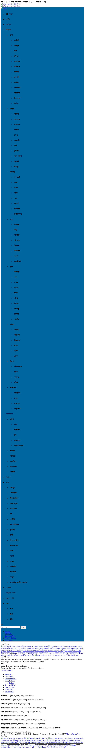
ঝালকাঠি (16, 330)
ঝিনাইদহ (16, 303)
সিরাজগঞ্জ (17, 209)
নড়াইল (16, 288)
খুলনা (11, 266)
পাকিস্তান (17, 430)
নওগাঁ (15, 182)
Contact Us (9, 640)
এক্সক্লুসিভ (13, 493)
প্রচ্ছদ (10, 14)
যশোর (16, 282)
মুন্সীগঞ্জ (16, 56)
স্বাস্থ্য (12, 577)
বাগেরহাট (16, 272)
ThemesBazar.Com (73, 734)
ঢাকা (11, 35)
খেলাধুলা (12, 488)
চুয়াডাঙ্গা (16, 314)
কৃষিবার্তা (12, 530)
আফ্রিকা (12, 456)
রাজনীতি (8, 24)
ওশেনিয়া (12, 472)
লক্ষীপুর (16, 167)
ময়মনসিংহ (13, 388)
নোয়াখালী (16, 140)
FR (11, 619)
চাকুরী (11, 535)
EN (11, 614)
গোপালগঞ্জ (17, 88)
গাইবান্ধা (16, 240)
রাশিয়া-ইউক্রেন (18, 445)
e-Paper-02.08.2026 (40, 738)
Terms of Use (10, 636)
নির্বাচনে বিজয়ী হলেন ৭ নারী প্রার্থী (56, 747)
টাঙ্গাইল (16, 103)
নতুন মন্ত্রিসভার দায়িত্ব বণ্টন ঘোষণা (17, 745)
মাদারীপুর (16, 82)
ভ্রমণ (12, 556)
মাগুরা (15, 293)
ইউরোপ (12, 451)
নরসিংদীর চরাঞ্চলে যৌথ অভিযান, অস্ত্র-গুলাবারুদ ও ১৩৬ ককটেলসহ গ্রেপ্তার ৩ (44, 649)
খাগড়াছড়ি (17, 124)
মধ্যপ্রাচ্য (17, 440)
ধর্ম (11, 514)
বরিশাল (12, 324)
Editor (7, 632)
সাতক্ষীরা (16, 319)
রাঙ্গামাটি (16, 161)
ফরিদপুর (16, 72)
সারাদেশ (8, 30)
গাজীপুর (16, 45)
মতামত (12, 561)
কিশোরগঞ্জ (17, 98)
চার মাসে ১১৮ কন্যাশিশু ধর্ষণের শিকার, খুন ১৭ (33, 741)
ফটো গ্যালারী (8, 689)
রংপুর (11, 219)
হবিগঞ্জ (16, 382)
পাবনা (15, 193)
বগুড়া (15, 198)
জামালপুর (16, 403)
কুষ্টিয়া (16, 298)
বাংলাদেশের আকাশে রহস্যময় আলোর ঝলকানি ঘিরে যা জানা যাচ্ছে (59, 655)
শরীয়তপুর (17, 93)
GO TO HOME (7, 670)
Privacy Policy (10, 638)
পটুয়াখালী (16, 335)
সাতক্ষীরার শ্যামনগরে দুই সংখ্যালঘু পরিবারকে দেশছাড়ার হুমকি (45, 651)
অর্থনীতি (12, 519)
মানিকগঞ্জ (17, 67)
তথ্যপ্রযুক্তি (14, 503)
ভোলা (15, 356)
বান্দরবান (16, 151)
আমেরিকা (12, 461)
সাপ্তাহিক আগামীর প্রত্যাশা (18, 582)
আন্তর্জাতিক (9, 414)
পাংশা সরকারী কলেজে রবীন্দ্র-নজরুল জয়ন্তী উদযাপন (33, 653)
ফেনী (15, 145)
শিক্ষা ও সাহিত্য (14, 540)
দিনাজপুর (16, 224)
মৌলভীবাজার (18, 366)
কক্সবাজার (17, 119)
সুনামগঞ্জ (16, 377)
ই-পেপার (8, 587)
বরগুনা (16, 345)
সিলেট (12, 361)
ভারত (15, 424)
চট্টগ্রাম (12, 109)
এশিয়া (12, 419)
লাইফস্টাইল (13, 509)
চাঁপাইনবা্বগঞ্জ (18, 214)
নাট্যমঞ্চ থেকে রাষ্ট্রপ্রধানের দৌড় (16, 738)
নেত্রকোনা (17, 409)
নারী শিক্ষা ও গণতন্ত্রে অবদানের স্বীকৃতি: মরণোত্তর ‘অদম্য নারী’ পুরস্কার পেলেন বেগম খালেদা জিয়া (53, 743)
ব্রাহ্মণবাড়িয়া (18, 156)
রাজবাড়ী (16, 77)
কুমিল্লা (16, 114)
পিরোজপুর (17, 340)
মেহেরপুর (16, 309)
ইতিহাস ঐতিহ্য (14, 498)
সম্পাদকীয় (13, 566)
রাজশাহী (12, 172)
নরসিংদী (16, 40)
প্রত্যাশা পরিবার (10, 593)
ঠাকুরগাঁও (16, 245)
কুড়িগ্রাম (16, 235)
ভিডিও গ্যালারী (9, 692)
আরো (7, 482)
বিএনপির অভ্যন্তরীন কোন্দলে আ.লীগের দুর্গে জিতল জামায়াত (52, 745)
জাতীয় (8, 19)
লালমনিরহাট (17, 261)
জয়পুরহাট (17, 177)
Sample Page (10, 681)
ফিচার (11, 551)
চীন (15, 435)
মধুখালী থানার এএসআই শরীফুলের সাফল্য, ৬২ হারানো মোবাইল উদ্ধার (27, 646)
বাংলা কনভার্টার (10, 598)
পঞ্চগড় (16, 256)
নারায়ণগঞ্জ (17, 61)
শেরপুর (16, 398)
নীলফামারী (17, 251)
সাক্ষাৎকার (13, 572)
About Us (8, 634)
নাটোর (16, 188)
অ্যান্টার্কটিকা (13, 466)
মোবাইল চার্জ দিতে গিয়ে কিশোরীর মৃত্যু (66, 653)
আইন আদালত (14, 524)
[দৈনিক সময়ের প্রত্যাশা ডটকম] (3, 8)
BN (7, 603)
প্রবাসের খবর (14, 545)
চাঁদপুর (16, 135)
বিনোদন (8, 477)
